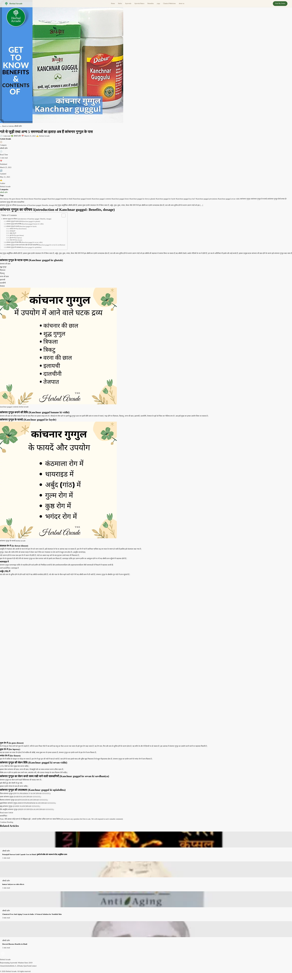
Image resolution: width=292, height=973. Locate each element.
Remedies (150, 3)
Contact (33, 966)
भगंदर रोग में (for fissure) (16, 240)
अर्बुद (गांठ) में (13, 233)
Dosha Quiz (22, 966)
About (2, 966)
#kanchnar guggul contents (101, 199)
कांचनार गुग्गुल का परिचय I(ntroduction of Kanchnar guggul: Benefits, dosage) (27, 219)
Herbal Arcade (15, 3)
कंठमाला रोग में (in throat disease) (18, 228)
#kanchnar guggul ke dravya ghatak (142, 199)
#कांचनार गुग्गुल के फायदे (259, 199)
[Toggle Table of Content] (62, 215)
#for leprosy (4, 199)
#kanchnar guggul (40, 199)
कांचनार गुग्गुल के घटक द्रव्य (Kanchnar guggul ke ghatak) (23, 221)
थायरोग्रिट (3, 816)
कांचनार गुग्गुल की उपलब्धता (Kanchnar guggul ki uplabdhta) (23, 247)
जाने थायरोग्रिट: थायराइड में (9, 568)
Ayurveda (128, 3)
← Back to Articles (7, 126)
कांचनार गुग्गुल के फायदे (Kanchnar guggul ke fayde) (21, 226)
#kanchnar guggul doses (120, 199)
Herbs (120, 3)
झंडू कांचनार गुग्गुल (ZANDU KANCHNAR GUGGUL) (20, 806)
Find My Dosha (280, 3)
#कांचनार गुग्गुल (245, 199)
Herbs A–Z (14, 966)
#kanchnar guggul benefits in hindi (60, 199)
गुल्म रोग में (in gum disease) (17, 235)
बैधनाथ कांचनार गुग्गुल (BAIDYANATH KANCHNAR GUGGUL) (24, 800)
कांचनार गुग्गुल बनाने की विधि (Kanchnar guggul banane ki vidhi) (24, 224)
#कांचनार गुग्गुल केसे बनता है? (277, 199)
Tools (29, 966)
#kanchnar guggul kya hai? (186, 199)
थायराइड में (12, 231)
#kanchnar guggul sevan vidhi (229, 199)
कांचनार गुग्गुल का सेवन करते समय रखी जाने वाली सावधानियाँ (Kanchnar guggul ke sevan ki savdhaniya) (35, 245)
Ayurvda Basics (139, 3)
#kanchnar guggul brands (82, 199)
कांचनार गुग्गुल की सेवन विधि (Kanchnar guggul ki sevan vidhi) (24, 242)
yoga (158, 3)
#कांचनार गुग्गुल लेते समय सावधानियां (12, 202)
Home (113, 3)
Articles (7, 966)
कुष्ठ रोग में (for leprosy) (16, 237)
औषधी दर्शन (4, 192)
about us (181, 3)
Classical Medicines (169, 3)
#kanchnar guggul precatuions (207, 199)
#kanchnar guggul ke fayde (166, 199)
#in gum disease (15, 199)
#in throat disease (27, 199)
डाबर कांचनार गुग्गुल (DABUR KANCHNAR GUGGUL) (20, 797)
